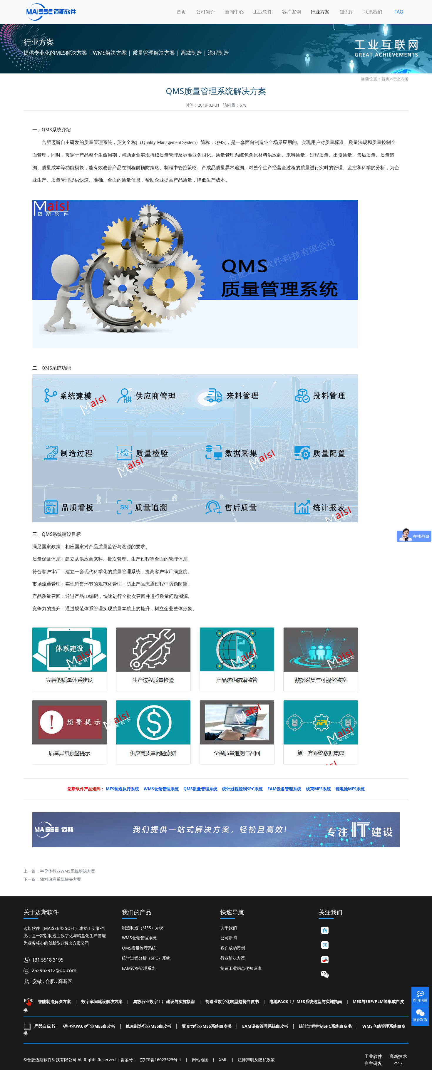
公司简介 (205, 12)
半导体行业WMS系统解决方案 (67, 871)
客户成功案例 (232, 948)
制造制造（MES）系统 (142, 927)
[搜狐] (325, 960)
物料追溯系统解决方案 (60, 879)
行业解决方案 (232, 958)
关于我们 (228, 927)
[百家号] (325, 930)
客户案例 (291, 12)
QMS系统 (52, 534)
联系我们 (373, 12)
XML (223, 1059)
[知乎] (325, 945)
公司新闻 (228, 937)
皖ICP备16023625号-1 (160, 1059)
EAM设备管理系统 (138, 968)
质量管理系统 (98, 142)
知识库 (346, 12)
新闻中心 (234, 12)
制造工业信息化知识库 (241, 968)
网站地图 (200, 1059)
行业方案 (320, 12)
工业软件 (262, 12)
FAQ (398, 12)
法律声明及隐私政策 (256, 1059)
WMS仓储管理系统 (139, 937)
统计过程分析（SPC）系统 (146, 958)
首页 (181, 12)
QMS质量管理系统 (139, 948)
